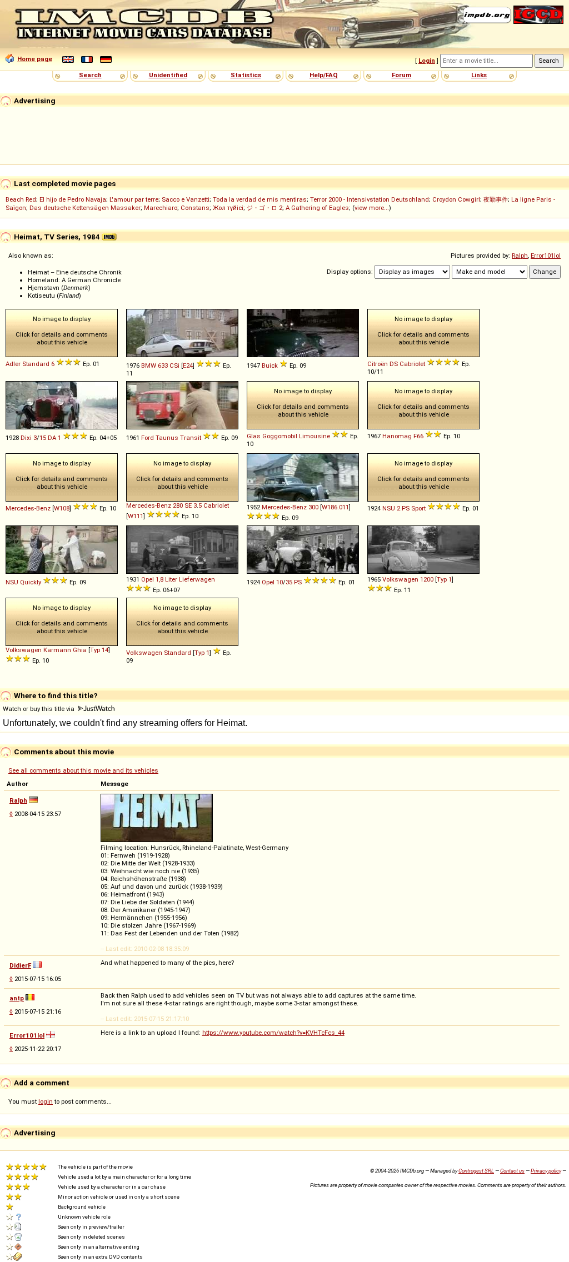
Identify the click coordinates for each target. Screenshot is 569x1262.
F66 (418, 436)
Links (479, 75)
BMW (148, 365)
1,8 (159, 579)
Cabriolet (412, 364)
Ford (147, 438)
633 (163, 365)
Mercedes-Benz (28, 508)
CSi (174, 365)
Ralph (520, 255)
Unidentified (168, 75)
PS (406, 508)
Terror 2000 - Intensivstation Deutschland (369, 199)
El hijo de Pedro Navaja (72, 199)
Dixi (26, 438)
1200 (426, 579)
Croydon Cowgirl (456, 199)
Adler (13, 364)
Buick (270, 365)
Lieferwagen (197, 579)
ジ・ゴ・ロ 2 (264, 208)
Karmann (57, 650)
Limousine (314, 436)
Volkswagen (400, 579)
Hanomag (397, 436)
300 (313, 507)
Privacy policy (546, 1171)
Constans (195, 208)
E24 (188, 365)
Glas (254, 436)
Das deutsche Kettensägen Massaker (85, 208)
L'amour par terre (133, 199)
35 (289, 582)
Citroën (377, 364)
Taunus (167, 438)
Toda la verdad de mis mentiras (260, 199)
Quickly (30, 582)
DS (394, 364)
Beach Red (21, 199)
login (45, 1101)
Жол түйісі (228, 208)
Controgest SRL (476, 1171)
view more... (372, 208)
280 (178, 505)
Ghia (80, 650)
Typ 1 (444, 579)
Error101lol (546, 255)
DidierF (20, 965)
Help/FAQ (324, 75)
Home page (34, 59)
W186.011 (335, 507)
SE (188, 505)
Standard (35, 364)
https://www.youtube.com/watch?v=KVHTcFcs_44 (273, 1032)
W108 (61, 508)
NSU (388, 508)
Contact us (512, 1171)
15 (42, 438)
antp (16, 998)
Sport (418, 508)
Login (426, 60)
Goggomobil (279, 436)
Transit (190, 438)
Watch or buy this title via (39, 709)
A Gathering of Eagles (317, 208)
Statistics (246, 75)
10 (279, 582)
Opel (147, 579)
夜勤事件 (495, 199)
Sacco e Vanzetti (185, 199)
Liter (171, 579)
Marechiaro (160, 208)
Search (90, 75)
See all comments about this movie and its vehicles (83, 770)
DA (52, 438)
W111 (135, 516)
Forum (401, 75)
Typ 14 (99, 650)
